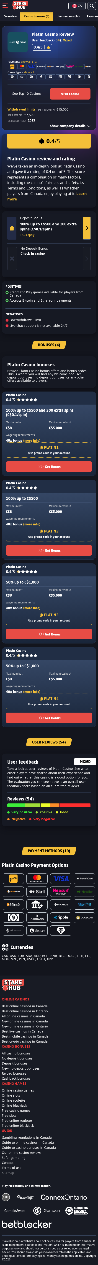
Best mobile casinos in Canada (25, 1036)
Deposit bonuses (14, 1063)
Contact (7, 1163)
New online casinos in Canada (25, 1021)
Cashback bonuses (16, 1078)
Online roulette (13, 1100)
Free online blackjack (18, 1125)
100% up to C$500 (22, 498)
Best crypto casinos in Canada (25, 1041)
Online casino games (18, 1090)
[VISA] (60, 878)
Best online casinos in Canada (25, 1006)
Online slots (11, 1095)
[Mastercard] (37, 878)
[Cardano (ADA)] (37, 917)
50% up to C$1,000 (22, 582)
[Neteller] (84, 892)
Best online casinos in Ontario (25, 1011)
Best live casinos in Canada (22, 1031)
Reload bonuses (14, 1073)
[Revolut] (84, 904)
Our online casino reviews (21, 1152)
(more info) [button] (31, 440)
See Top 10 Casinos (26, 93)
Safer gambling (14, 1158)
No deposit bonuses (17, 1058)
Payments (22, 61)
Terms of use (11, 1168)
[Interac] (13, 878)
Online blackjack (14, 1105)
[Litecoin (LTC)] (37, 930)
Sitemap (8, 1173)
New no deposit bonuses (21, 1068)
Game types (21, 72)
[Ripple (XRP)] (60, 917)
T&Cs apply (27, 235)
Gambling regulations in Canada (27, 1137)
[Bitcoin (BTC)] (13, 904)
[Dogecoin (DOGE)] (84, 917)
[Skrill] (37, 892)
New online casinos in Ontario (25, 1026)
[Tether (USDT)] (60, 930)
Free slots (9, 1115)
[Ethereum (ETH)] (13, 930)
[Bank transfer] (37, 904)
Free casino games (16, 1110)
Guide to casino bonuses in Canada (29, 1147)
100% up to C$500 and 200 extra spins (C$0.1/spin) (40, 412)
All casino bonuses (16, 1053)
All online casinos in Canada (23, 1016)
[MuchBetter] (13, 892)
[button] (27, 400)
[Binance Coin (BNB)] (60, 904)
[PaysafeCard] (84, 878)
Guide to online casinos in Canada (28, 1142)
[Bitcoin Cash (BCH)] (13, 917)
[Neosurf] (60, 892)
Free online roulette (17, 1120)
